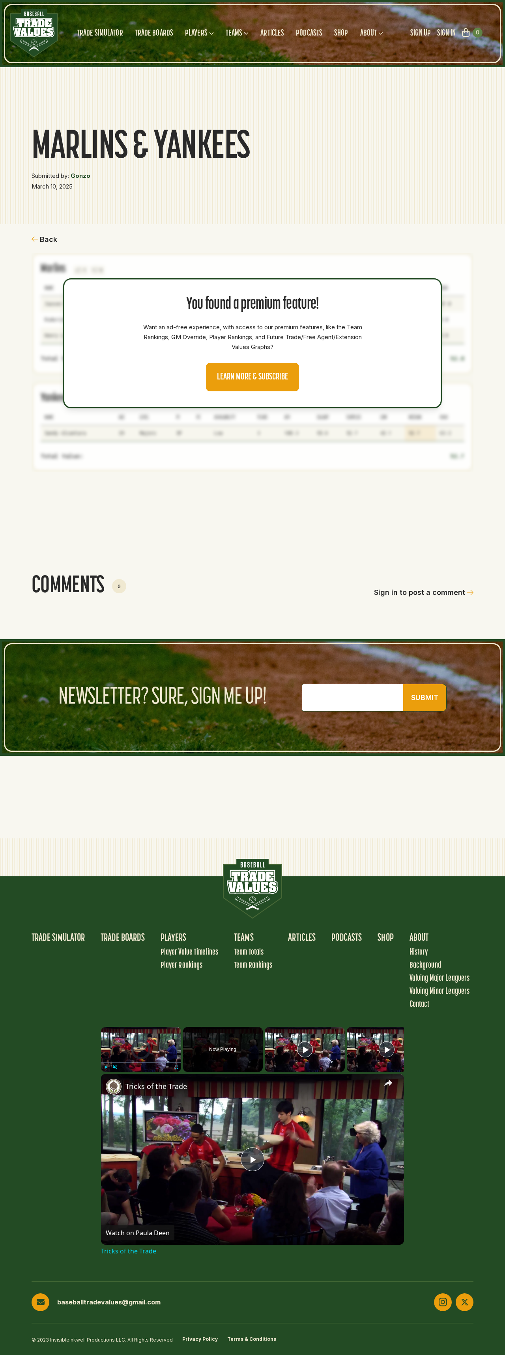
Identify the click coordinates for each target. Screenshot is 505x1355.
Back (48, 239)
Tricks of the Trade (156, 1086)
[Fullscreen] (176, 1067)
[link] (114, 1087)
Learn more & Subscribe (252, 377)
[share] (388, 1083)
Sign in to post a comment (419, 592)
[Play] (105, 1067)
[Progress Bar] (141, 1062)
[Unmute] (115, 1067)
